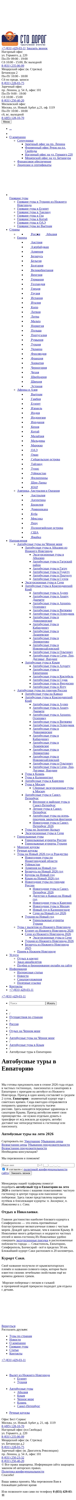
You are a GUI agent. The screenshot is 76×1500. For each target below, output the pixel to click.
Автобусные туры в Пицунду (52, 575)
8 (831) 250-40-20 (13, 100)
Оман (34, 454)
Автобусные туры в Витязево (52, 610)
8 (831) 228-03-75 (13, 83)
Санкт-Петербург (28, 1406)
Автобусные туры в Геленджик (53, 613)
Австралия (37, 495)
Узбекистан (38, 473)
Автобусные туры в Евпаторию (46, 671)
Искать (51, 1003)
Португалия (38, 335)
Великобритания (41, 270)
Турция (35, 344)
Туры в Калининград (39, 777)
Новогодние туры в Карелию (52, 902)
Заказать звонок (37, 48)
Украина (36, 349)
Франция (36, 358)
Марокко (36, 445)
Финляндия (38, 353)
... (10, 128)
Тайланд (36, 464)
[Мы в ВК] (5, 1368)
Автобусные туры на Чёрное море (39, 544)
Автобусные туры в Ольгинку (53, 652)
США (34, 532)
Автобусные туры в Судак (50, 680)
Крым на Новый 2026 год (42, 878)
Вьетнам (36, 394)
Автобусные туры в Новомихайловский (46, 646)
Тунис (34, 468)
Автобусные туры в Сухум (50, 579)
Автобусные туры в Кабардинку (46, 626)
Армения (36, 251)
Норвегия (37, 326)
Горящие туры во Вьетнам (34, 226)
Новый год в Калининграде (51, 909)
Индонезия (38, 417)
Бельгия (36, 261)
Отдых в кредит (27, 958)
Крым (21, 1395)
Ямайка (35, 537)
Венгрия (36, 274)
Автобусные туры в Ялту (49, 686)
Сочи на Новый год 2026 (49, 913)
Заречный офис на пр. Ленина (45, 144)
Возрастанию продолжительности (24, 1148)
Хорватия (37, 363)
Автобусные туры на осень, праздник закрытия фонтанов (52, 817)
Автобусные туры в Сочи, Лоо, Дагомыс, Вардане (53, 657)
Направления (18, 540)
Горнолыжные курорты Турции (46, 843)
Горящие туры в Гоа (30, 215)
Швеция (36, 381)
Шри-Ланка (38, 482)
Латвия (35, 312)
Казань (21, 1402)
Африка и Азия (27, 389)
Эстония (36, 386)
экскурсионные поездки (32, 1240)
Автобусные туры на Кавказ (44, 693)
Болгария (36, 265)
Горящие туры (18, 198)
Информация (18, 969)
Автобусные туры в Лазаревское (46, 632)
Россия (35, 234)
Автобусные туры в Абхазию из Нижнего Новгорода (46, 549)
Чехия (34, 372)
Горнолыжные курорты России (45, 840)
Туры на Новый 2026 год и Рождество (42, 854)
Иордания (37, 422)
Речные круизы (27, 850)
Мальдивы (37, 440)
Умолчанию (32, 1141)
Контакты (15, 986)
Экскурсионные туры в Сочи (44, 582)
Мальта (35, 321)
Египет (35, 403)
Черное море (25, 1399)
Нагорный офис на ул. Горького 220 (49, 154)
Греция (35, 288)
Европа (22, 237)
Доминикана (39, 509)
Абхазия (51, 234)
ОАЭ (34, 450)
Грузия (35, 293)
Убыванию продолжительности (49, 1144)
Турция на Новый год (39, 916)
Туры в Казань (34, 774)
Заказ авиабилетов (29, 962)
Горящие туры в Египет (33, 208)
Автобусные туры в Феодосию (53, 683)
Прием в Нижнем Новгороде (36, 951)
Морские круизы (28, 847)
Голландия (37, 284)
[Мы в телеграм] (31, 1368)
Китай (34, 431)
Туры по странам (20, 1336)
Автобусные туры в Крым (42, 662)
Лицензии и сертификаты (34, 165)
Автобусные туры (21, 1388)
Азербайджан (39, 247)
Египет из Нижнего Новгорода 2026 (49, 930)
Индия (35, 413)
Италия (35, 302)
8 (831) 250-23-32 (13, 1457)
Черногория (38, 367)
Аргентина (38, 500)
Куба (33, 514)
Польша (36, 330)
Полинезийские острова (46, 527)
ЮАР (34, 487)
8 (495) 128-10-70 (13, 118)
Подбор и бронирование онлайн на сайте (44, 965)
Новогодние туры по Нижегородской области (41, 859)
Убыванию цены (52, 1141)
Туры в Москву (35, 784)
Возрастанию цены (14, 1144)
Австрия (36, 242)
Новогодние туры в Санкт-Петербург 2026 (51, 824)
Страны (14, 229)
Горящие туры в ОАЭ (31, 222)
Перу (34, 523)
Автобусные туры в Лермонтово (46, 639)
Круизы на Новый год (40, 875)
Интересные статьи (30, 972)
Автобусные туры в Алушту (51, 666)
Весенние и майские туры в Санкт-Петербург (51, 803)
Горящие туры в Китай (32, 219)
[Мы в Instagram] (23, 1368)
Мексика (36, 518)
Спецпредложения (29, 979)
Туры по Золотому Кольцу (42, 829)
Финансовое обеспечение (34, 161)
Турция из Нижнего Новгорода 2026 (49, 941)
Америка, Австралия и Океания (38, 490)
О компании (17, 137)
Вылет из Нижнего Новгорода (29, 1375)
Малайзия (37, 436)
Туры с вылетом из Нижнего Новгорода (44, 927)
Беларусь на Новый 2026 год (44, 871)
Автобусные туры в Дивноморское (46, 619)
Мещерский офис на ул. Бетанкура (48, 158)
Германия (37, 279)
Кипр (34, 307)
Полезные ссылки (29, 982)
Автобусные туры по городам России (42, 690)
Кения (34, 426)
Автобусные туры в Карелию (44, 780)
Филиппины (39, 478)
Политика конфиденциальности (23, 1471)
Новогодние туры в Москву (51, 906)
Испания (36, 298)
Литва (34, 316)
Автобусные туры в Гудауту (51, 572)
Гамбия (35, 399)
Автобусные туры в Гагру (50, 568)
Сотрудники (25, 140)
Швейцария (38, 377)
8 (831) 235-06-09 (13, 65)
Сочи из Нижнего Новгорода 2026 (48, 934)
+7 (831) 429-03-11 (14, 48)
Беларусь (36, 256)
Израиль (36, 408)
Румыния (36, 339)
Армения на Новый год (40, 868)
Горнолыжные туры (30, 836)
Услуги (14, 955)
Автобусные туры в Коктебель (53, 676)
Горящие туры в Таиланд (33, 212)
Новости (23, 975)
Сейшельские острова (45, 459)
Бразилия (36, 504)
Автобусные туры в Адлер (50, 592)
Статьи (14, 1350)
